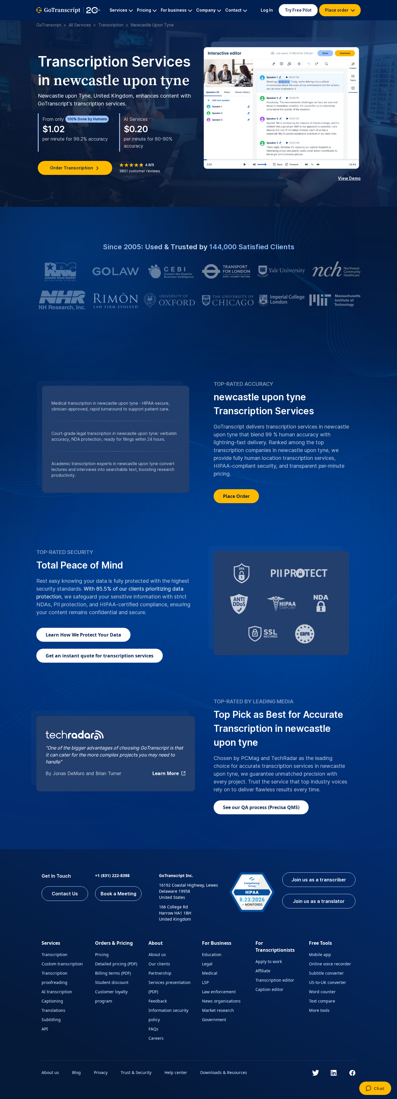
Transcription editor (274, 980)
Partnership (160, 973)
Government (214, 1019)
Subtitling (51, 1019)
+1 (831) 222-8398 (112, 875)
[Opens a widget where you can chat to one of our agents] (375, 1089)
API (45, 1029)
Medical (209, 973)
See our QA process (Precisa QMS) (261, 807)
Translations (53, 1010)
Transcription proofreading (54, 977)
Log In (267, 10)
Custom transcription (62, 964)
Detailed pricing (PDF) (116, 964)
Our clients (159, 964)
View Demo (349, 178)
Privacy (101, 1072)
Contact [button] (233, 10)
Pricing (102, 954)
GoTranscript (48, 24)
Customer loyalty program (111, 996)
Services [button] (118, 10)
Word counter (322, 991)
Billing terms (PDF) (113, 973)
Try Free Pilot (298, 10)
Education (211, 954)
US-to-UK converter (327, 982)
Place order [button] (337, 10)
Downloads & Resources (223, 1072)
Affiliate (262, 970)
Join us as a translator (319, 901)
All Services (80, 24)
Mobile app (320, 954)
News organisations (221, 1001)
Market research (218, 1010)
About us (157, 954)
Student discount (111, 982)
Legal (207, 964)
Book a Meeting (118, 894)
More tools (319, 1010)
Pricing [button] (144, 10)
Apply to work (268, 961)
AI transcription (57, 991)
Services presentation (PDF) (170, 987)
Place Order (236, 496)
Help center (175, 1072)
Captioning (52, 1001)
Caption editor (269, 989)
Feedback (158, 1001)
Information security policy (168, 1014)
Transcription (111, 24)
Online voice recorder (330, 964)
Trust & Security (136, 1072)
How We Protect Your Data (83, 635)
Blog (76, 1072)
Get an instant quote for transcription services (99, 655)
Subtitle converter (326, 973)
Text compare (322, 1001)
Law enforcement (219, 991)
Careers (156, 1038)
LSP (205, 982)
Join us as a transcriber (319, 880)
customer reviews (139, 171)
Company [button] (206, 10)
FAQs (153, 1029)
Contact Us (65, 894)
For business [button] (174, 10)
